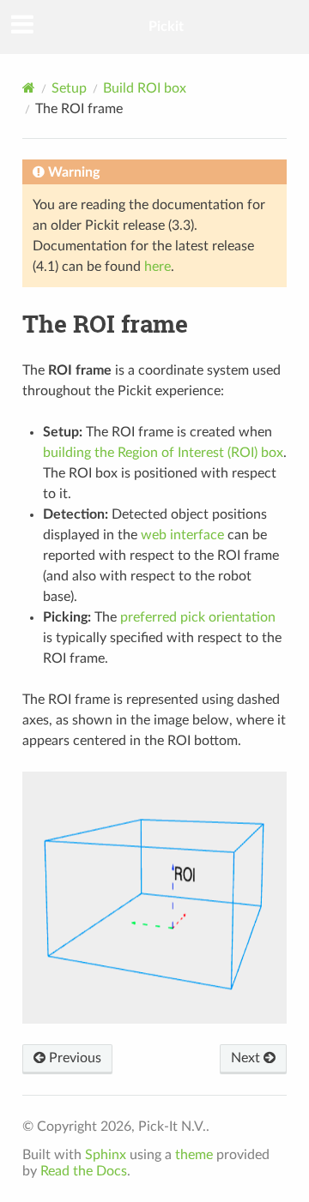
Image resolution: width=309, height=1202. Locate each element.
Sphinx (105, 1155)
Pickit (166, 26)
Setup (69, 88)
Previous (73, 1058)
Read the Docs (83, 1171)
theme (194, 1155)
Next (247, 1058)
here (157, 266)
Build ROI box (144, 88)
